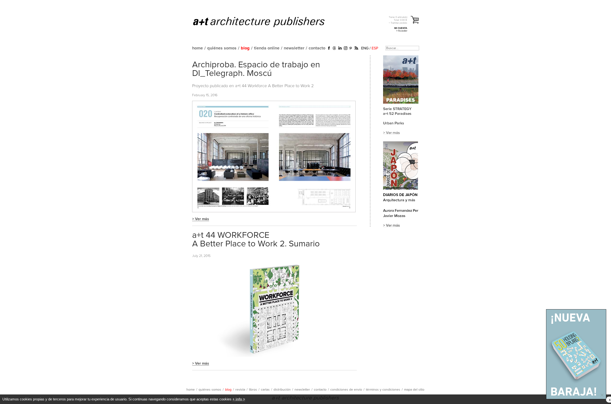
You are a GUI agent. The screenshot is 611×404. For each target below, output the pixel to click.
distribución (282, 389)
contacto (317, 48)
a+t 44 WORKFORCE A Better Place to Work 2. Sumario (256, 239)
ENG (365, 48)
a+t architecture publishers (264, 21)
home (197, 48)
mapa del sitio (414, 389)
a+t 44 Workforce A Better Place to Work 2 (274, 86)
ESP (375, 48)
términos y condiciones (383, 389)
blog (245, 48)
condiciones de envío (346, 389)
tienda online (266, 48)
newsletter (294, 48)
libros (253, 389)
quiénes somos (222, 48)
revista (240, 389)
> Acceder (401, 30)
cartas (265, 389)
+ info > (238, 399)
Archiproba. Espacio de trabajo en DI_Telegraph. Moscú (256, 69)
